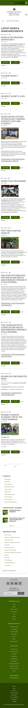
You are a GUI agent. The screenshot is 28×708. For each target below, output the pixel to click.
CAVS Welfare (14, 661)
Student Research (14, 641)
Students (14, 690)
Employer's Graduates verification (12, 542)
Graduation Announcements (10, 502)
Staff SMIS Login (8, 560)
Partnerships (14, 611)
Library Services (8, 489)
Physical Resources (8, 499)
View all (11, 525)
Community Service (8, 539)
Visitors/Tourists (14, 609)
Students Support (8, 496)
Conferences (14, 634)
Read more (6, 63)
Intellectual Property (9, 547)
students (14, 616)
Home (14, 686)
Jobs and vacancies (14, 651)
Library (14, 638)
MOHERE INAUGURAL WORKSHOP (15, 511)
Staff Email (6, 557)
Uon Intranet (7, 565)
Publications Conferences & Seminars (12, 552)
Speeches (6, 555)
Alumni (14, 606)
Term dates (14, 653)
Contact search (14, 649)
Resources (14, 699)
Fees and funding (14, 631)
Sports (14, 636)
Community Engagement (14, 663)
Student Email (7, 479)
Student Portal (7, 491)
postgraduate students (6, 161)
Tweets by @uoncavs (14, 677)
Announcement (7, 534)
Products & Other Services (10, 550)
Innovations (7, 545)
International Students (9, 486)
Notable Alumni (14, 692)
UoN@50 (14, 701)
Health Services (14, 658)
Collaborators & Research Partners (12, 537)
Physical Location (14, 626)
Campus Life (14, 656)
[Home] (14, 8)
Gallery (14, 670)
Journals (14, 619)
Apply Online (7, 481)
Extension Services (14, 668)
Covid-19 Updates (14, 697)
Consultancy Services (14, 666)
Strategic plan (14, 629)
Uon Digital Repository (9, 562)
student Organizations (9, 494)
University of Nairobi (6, 159)
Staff (14, 614)
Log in (15, 62)
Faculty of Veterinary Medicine (18, 159)
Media (14, 604)
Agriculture (15, 161)
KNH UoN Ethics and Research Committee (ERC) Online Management (17, 519)
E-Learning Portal (8, 484)
